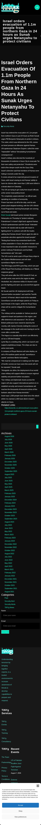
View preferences (20, 817)
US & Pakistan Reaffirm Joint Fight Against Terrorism (16, 765)
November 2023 (11, 512)
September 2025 (11, 471)
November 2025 (11, 465)
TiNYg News (9, 607)
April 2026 (8, 449)
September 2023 (11, 519)
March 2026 (9, 452)
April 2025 (8, 487)
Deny (20, 811)
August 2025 (9, 474)
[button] (38, 786)
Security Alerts (8, 126)
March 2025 (9, 490)
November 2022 (11, 547)
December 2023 (11, 509)
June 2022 (9, 560)
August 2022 (9, 554)
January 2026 (10, 458)
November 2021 (11, 582)
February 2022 (10, 573)
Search (37, 426)
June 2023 (9, 528)
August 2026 (9, 436)
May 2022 (8, 563)
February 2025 (10, 493)
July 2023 (8, 525)
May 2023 (8, 531)
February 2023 (10, 538)
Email (3, 621)
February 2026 (10, 455)
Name (3, 611)
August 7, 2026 (16, 773)
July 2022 (8, 557)
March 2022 (9, 569)
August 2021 (9, 592)
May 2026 (8, 446)
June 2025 (9, 481)
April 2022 (8, 566)
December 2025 (11, 462)
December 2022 (11, 544)
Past (6, 598)
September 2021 (11, 588)
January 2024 (10, 506)
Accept (20, 805)
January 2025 (10, 496)
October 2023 (10, 515)
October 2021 (10, 585)
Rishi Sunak (5, 215)
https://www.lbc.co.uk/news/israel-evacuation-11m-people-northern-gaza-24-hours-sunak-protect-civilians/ (21, 411)
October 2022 (10, 550)
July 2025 (8, 477)
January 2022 (10, 576)
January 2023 (10, 541)
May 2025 (8, 484)
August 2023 (9, 522)
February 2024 (10, 503)
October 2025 (10, 468)
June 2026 (9, 443)
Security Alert (10, 601)
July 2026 (8, 439)
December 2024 (11, 500)
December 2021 (11, 579)
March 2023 (9, 534)
